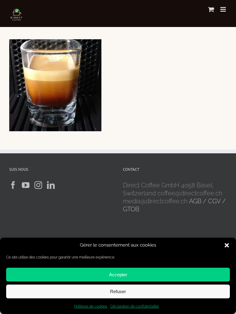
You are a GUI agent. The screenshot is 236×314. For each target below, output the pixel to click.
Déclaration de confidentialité (134, 306)
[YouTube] (26, 185)
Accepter (118, 274)
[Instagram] (38, 185)
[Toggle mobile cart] (211, 9)
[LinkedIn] (51, 185)
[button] (227, 245)
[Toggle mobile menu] (223, 9)
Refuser (118, 291)
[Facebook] (13, 185)
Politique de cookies (90, 306)
